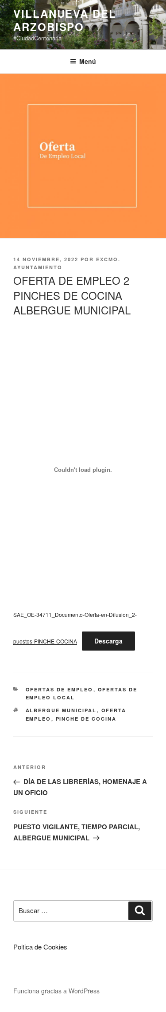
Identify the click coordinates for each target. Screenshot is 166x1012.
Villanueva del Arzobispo (64, 20)
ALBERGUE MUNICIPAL (61, 710)
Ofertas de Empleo (59, 689)
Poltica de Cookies (40, 946)
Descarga (108, 640)
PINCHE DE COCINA (86, 718)
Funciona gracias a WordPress (56, 990)
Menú (87, 61)
